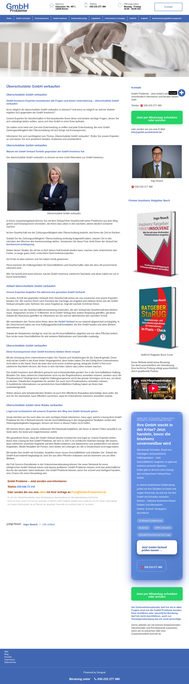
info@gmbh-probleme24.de (146, 132)
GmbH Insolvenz (60, 18)
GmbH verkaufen (23, 18)
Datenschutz (10, 662)
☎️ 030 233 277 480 (151, 567)
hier (101, 384)
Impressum (9, 659)
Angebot (144, 18)
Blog (6, 654)
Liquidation (95, 18)
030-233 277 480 (108, 679)
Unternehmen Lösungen (115, 18)
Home (9, 18)
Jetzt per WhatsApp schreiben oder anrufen (156, 119)
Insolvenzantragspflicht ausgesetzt (167, 18)
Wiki (6, 651)
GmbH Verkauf (66, 321)
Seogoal (101, 672)
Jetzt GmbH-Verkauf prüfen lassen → (154, 549)
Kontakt (172, 93)
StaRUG (132, 18)
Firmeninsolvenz (42, 18)
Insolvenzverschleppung (20, 244)
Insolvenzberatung (79, 18)
